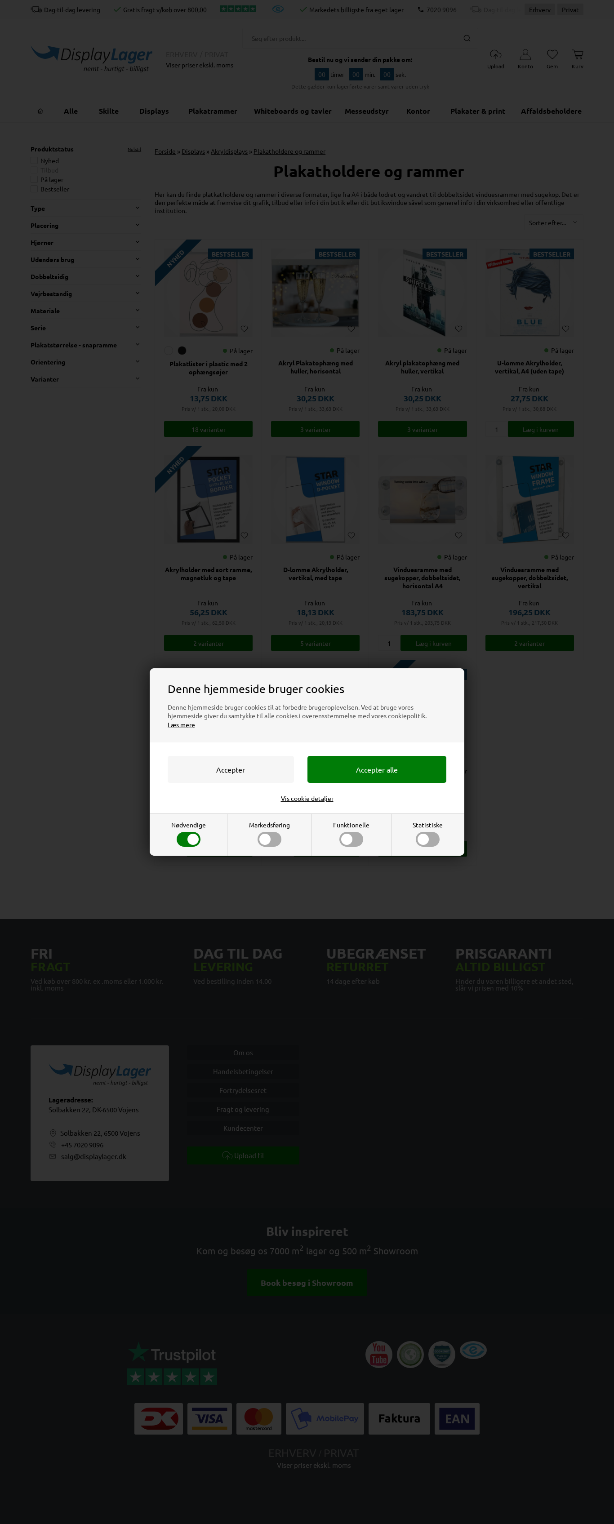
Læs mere (181, 724)
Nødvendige (188, 825)
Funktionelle (351, 825)
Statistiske (428, 825)
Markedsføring (269, 825)
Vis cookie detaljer (307, 798)
